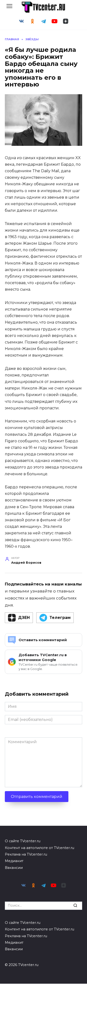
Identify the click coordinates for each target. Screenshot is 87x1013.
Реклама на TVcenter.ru (26, 854)
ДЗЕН (24, 617)
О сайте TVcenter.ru (22, 841)
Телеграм (60, 617)
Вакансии (14, 867)
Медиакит (14, 861)
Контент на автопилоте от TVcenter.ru (39, 848)
